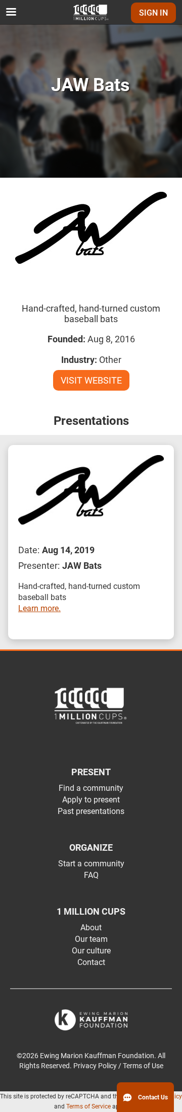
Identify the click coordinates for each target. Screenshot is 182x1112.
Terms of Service (88, 1106)
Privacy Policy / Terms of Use (118, 1066)
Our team (91, 939)
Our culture (91, 950)
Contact (91, 962)
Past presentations (91, 811)
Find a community (91, 788)
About (91, 927)
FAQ (91, 875)
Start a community (91, 863)
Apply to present (91, 799)
